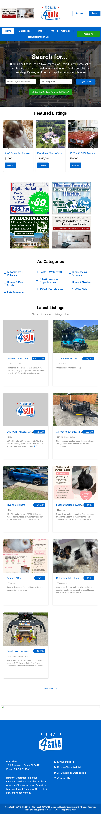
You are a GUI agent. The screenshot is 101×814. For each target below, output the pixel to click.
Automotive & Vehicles (15, 273)
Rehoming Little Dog (67, 577)
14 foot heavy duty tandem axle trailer (77, 431)
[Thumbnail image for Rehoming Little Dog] (75, 556)
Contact (65, 30)
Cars (11, 437)
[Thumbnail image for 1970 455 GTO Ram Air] (50, 134)
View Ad (11, 164)
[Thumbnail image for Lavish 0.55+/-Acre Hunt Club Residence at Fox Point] (83, 134)
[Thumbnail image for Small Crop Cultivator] (25, 629)
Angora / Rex (14, 577)
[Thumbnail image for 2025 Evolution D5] (75, 336)
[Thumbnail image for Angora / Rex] (25, 556)
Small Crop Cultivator (19, 651)
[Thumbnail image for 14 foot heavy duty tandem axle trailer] (75, 409)
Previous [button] (6, 146)
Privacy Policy (70, 810)
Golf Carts (62, 364)
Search (87, 85)
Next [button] (94, 146)
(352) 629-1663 (22, 769)
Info (40, 30)
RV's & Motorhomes (51, 289)
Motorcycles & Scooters (18, 364)
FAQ (52, 30)
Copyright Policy (31, 810)
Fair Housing (59, 810)
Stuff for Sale (79, 289)
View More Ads (50, 688)
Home (8, 30)
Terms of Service (45, 810)
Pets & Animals (16, 292)
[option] (18, 146)
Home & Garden (81, 282)
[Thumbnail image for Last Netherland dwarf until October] (75, 483)
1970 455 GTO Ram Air (50, 153)
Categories (25, 30)
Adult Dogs (63, 583)
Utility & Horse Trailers (67, 437)
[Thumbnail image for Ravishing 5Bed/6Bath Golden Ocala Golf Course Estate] (18, 134)
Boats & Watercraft (50, 271)
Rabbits (62, 510)
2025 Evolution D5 (66, 358)
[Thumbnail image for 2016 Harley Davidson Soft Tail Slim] (25, 336)
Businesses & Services (79, 273)
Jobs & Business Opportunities (48, 280)
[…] (35, 446)
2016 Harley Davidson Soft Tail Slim (26, 358)
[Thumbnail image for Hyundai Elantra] (25, 483)
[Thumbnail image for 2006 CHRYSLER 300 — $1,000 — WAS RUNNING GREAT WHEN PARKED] (25, 409)
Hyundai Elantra (16, 504)
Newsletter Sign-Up (38, 36)
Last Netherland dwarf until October (76, 504)
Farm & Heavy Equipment (19, 656)
